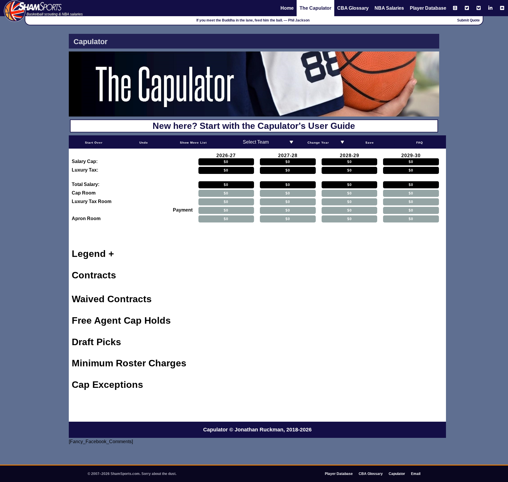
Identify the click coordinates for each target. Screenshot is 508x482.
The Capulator (315, 8)
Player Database (428, 8)
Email (415, 474)
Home (287, 8)
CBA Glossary (353, 8)
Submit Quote (468, 20)
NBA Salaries (389, 8)
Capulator (397, 474)
